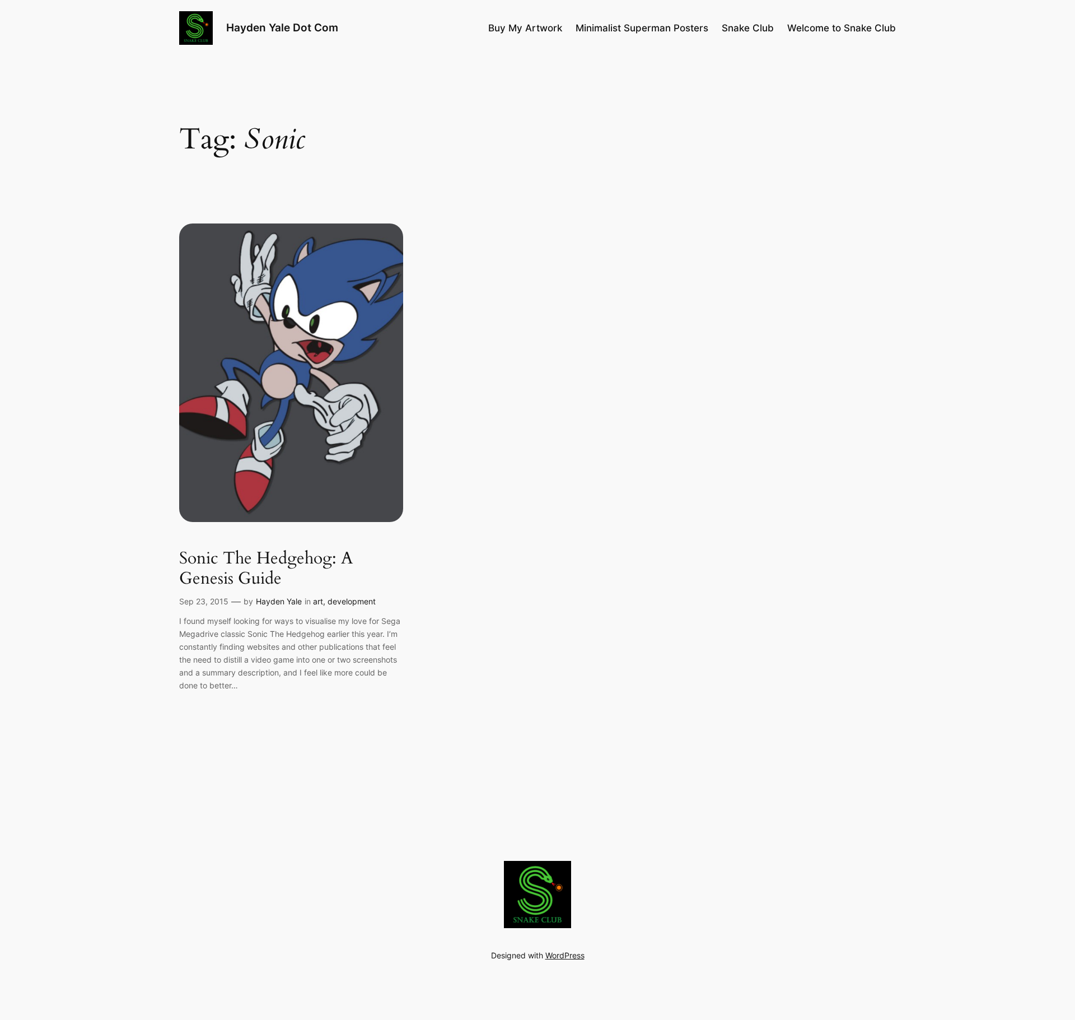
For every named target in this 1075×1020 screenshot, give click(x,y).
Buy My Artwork (525, 28)
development (352, 601)
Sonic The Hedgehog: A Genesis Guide (266, 569)
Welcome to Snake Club (841, 28)
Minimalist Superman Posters (642, 28)
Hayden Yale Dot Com (282, 27)
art (318, 601)
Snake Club (748, 28)
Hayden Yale (279, 601)
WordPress (565, 955)
